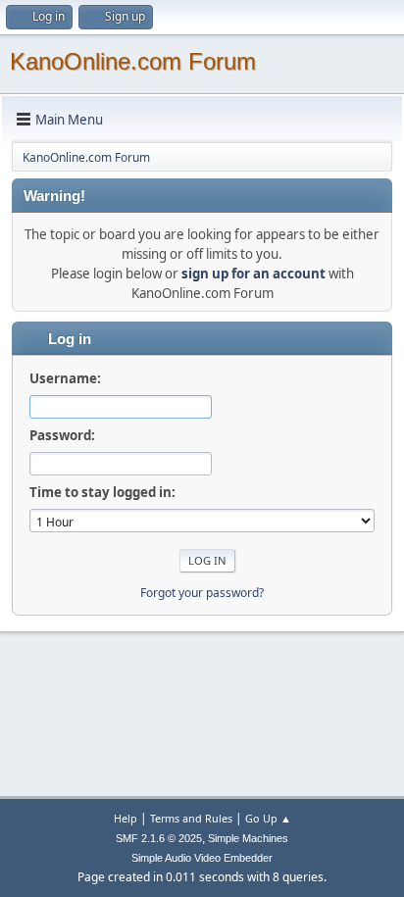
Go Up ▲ (268, 818)
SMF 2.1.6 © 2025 (159, 838)
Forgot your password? (202, 592)
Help (125, 818)
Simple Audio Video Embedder (202, 858)
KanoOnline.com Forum (133, 61)
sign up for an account (253, 273)
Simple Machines (248, 838)
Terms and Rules (191, 818)
